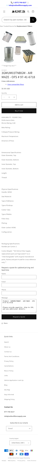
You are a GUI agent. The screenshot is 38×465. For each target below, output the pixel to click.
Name (4, 274)
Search (6, 342)
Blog (5, 385)
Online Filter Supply (17, 458)
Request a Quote (19, 317)
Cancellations (9, 366)
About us (7, 347)
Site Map (7, 390)
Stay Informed (9, 394)
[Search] (33, 20)
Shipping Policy (9, 399)
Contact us (8, 352)
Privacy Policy (8, 361)
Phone (4, 290)
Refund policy (12, 460)
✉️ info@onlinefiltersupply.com (19, 5)
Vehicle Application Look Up (13, 380)
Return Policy (8, 371)
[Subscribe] (29, 428)
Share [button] (6, 323)
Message (5, 298)
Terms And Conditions (11, 356)
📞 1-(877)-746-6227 (18, 2)
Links (6, 375)
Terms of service (31, 460)
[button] (4, 11)
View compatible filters (15, 84)
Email (4, 282)
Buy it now (19, 111)
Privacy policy (21, 460)
